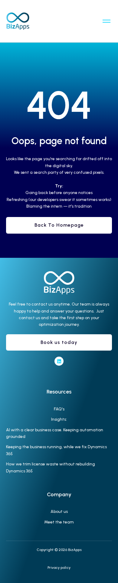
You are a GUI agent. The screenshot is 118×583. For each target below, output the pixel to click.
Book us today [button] (59, 342)
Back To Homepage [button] (59, 225)
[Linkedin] (59, 361)
